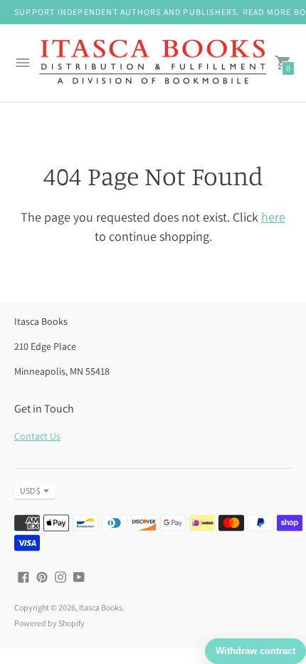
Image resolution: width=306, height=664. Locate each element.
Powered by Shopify (49, 623)
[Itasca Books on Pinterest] (42, 576)
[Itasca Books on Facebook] (23, 576)
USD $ (30, 490)
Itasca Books (100, 607)
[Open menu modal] (22, 62)
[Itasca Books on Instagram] (60, 576)
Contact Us (37, 436)
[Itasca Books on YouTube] (79, 576)
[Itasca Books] (153, 63)
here (273, 217)
